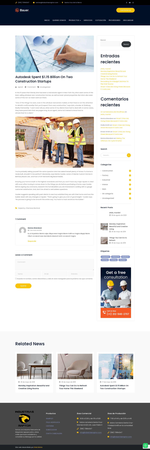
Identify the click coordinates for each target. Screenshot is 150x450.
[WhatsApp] (145, 445)
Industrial (106, 180)
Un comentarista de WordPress (112, 112)
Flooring (104, 260)
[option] (34, 372)
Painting (113, 260)
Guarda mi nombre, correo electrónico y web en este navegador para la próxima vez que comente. (55, 279)
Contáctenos (125, 10)
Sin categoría (107, 194)
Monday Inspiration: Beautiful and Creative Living (118, 226)
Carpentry (21, 208)
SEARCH (129, 155)
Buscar (103, 40)
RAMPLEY (49, 418)
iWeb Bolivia (38, 447)
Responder (32, 241)
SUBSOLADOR (51, 430)
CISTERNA (50, 426)
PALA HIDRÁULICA (53, 422)
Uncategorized (45, 87)
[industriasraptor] (22, 10)
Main (104, 189)
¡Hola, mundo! (106, 69)
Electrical (36, 208)
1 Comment (31, 87)
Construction (107, 171)
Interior (105, 184)
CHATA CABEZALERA (54, 433)
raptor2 (20, 87)
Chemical (29, 208)
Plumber (123, 260)
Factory (105, 175)
